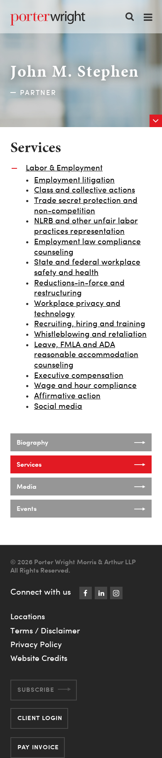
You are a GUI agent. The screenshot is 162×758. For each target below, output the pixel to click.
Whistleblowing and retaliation (90, 334)
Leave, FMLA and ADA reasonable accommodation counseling (86, 355)
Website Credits (38, 658)
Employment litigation (74, 180)
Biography (32, 442)
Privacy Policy (36, 644)
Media (27, 486)
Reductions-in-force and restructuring (79, 288)
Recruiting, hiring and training (89, 323)
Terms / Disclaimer (45, 630)
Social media (58, 406)
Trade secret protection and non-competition (85, 205)
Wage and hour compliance (85, 385)
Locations (27, 616)
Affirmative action (67, 395)
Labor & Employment (64, 168)
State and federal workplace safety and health (87, 267)
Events (27, 508)
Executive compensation (78, 375)
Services (29, 464)
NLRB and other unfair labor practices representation (86, 226)
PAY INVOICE (38, 747)
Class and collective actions (84, 190)
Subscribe (35, 689)
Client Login (39, 718)
